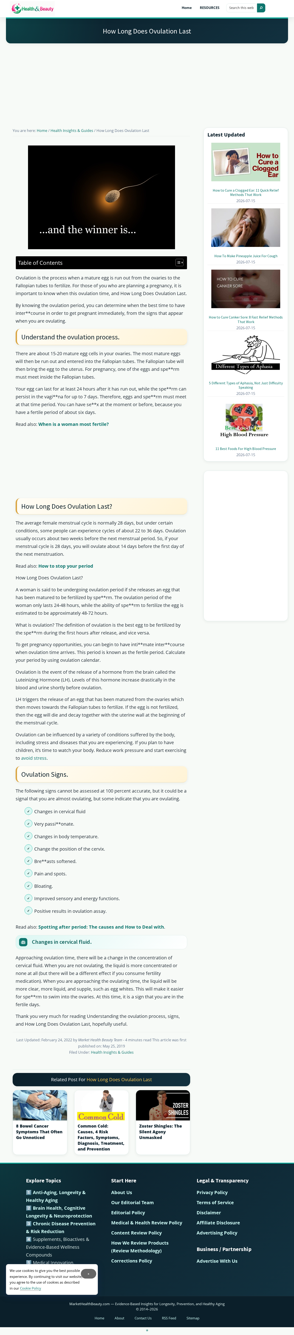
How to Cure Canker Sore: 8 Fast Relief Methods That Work (246, 319)
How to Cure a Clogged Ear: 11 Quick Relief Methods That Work (246, 192)
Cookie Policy (30, 1288)
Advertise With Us (217, 1261)
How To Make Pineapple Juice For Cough (245, 256)
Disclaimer (209, 1212)
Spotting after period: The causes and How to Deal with (101, 927)
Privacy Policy (212, 1192)
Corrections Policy (131, 1261)
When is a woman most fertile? (73, 424)
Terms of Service (215, 1202)
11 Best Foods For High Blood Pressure (245, 448)
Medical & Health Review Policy (146, 1223)
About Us (121, 1192)
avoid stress (34, 758)
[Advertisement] (147, 80)
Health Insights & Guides (112, 1052)
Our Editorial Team (132, 1202)
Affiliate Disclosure (218, 1223)
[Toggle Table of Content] (177, 262)
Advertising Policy (217, 1233)
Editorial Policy (128, 1212)
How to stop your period (65, 566)
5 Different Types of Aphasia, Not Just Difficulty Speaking (246, 385)
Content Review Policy (136, 1233)
